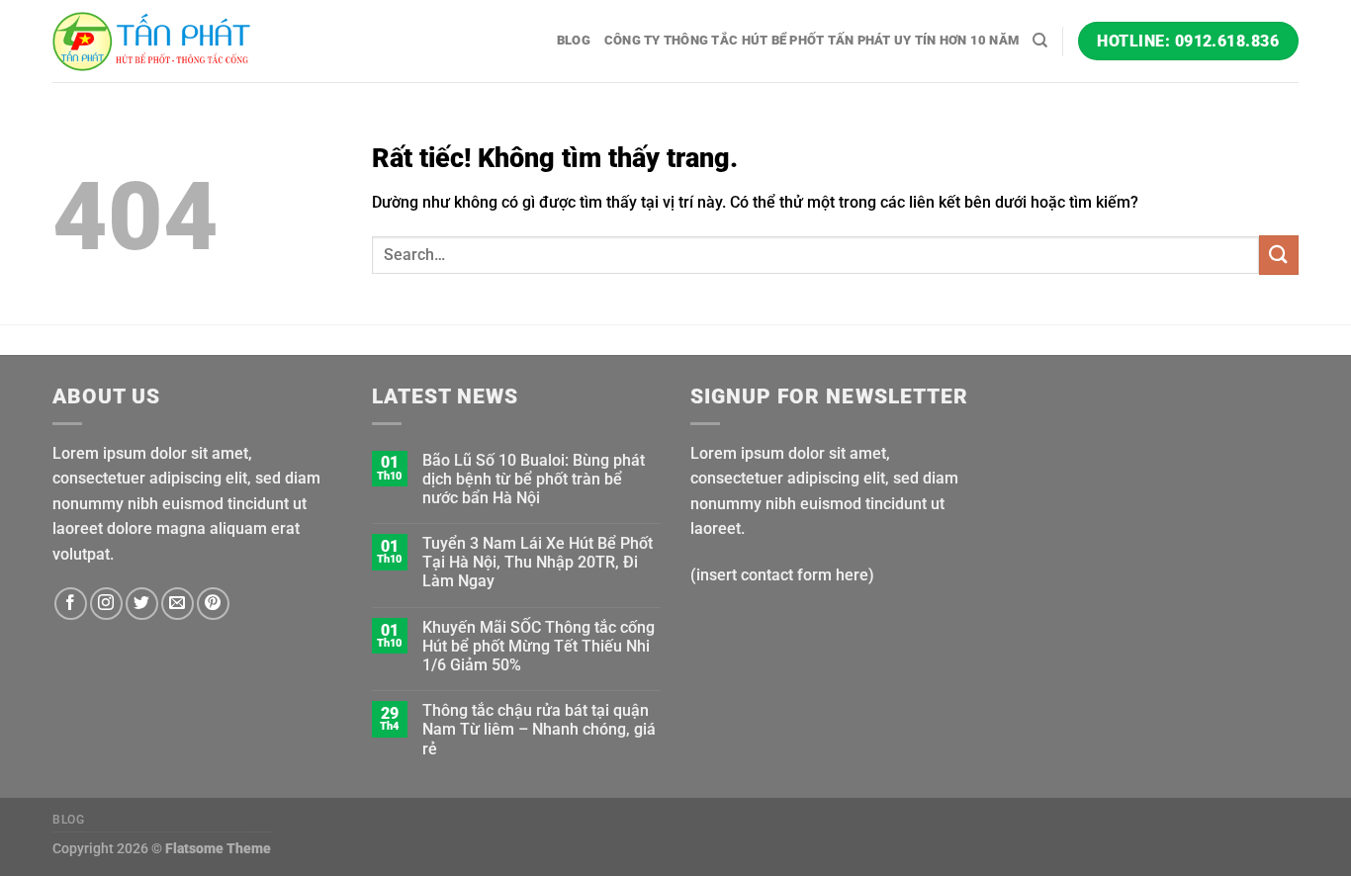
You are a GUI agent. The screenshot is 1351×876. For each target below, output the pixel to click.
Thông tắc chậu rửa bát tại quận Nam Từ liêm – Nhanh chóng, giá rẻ (539, 729)
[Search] (1040, 40)
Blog (573, 40)
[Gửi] (1279, 254)
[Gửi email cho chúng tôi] (177, 603)
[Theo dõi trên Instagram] (106, 603)
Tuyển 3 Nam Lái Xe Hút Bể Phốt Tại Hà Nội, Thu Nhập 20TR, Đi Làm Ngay (537, 562)
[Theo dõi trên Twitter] (142, 603)
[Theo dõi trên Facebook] (70, 603)
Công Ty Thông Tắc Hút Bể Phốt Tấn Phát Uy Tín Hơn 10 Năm (811, 40)
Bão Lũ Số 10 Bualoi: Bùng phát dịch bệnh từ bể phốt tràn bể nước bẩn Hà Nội (533, 479)
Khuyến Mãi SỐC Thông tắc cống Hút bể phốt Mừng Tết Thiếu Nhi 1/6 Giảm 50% (538, 646)
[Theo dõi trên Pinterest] (213, 603)
